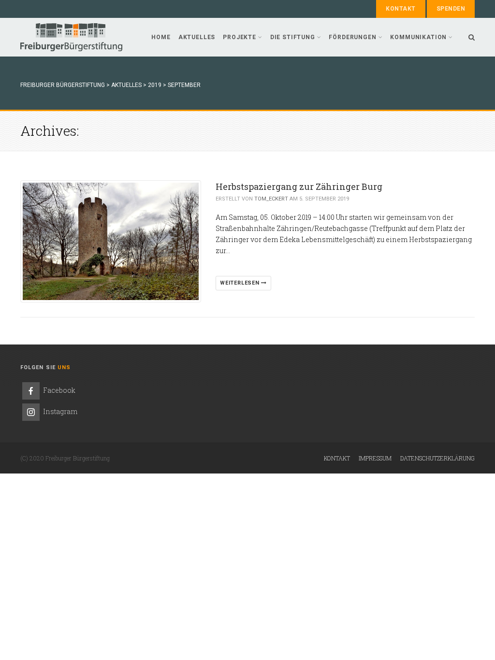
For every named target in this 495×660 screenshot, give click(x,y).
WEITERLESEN (240, 283)
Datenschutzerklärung (437, 458)
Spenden (451, 8)
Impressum (375, 458)
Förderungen (352, 37)
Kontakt (400, 8)
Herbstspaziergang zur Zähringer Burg (299, 186)
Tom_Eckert (271, 199)
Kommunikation (418, 37)
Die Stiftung (292, 37)
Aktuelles (197, 37)
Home (160, 37)
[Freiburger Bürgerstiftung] (71, 37)
